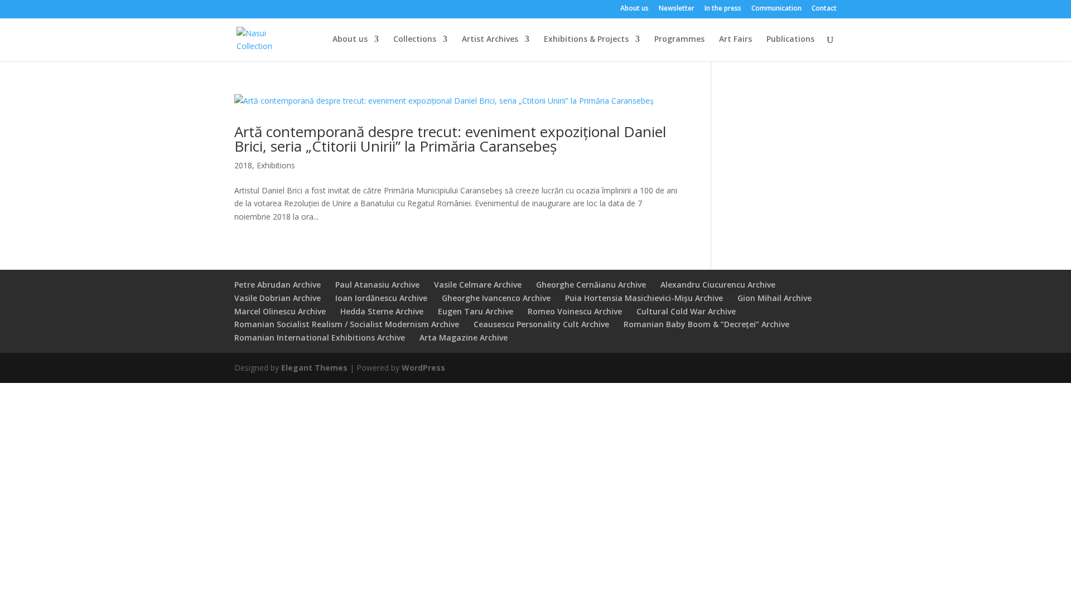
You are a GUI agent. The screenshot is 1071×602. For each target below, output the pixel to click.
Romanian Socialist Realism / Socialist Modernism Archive (346, 324)
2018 (243, 165)
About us (634, 9)
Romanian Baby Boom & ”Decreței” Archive (706, 324)
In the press (723, 9)
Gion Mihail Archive (774, 298)
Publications (790, 39)
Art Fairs (735, 39)
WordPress (423, 367)
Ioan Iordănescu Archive (381, 298)
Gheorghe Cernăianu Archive (591, 284)
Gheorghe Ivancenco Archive (496, 298)
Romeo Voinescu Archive (575, 311)
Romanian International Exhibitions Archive (319, 337)
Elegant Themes (314, 367)
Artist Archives (490, 39)
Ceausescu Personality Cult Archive (541, 324)
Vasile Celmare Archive (478, 284)
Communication (776, 9)
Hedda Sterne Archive (381, 311)
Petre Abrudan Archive (277, 284)
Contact (824, 9)
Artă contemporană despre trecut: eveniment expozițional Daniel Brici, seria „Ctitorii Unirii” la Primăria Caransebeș (450, 139)
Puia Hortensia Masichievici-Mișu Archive (644, 298)
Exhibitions (276, 165)
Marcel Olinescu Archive (280, 311)
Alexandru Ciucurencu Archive (717, 284)
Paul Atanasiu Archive (377, 284)
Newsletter (676, 9)
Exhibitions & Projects (586, 39)
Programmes (679, 39)
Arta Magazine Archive (463, 337)
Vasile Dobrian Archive (277, 298)
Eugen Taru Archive (475, 311)
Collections (414, 39)
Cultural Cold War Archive (686, 311)
